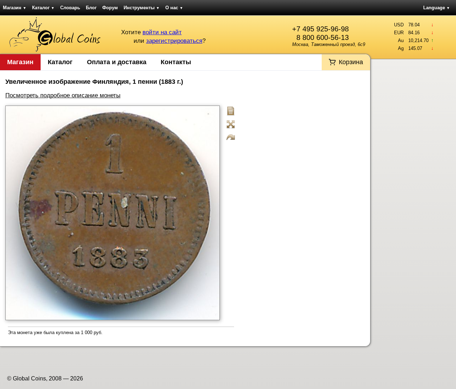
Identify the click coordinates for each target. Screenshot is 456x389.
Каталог (43, 7)
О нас (174, 7)
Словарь (70, 7)
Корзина (351, 62)
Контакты (176, 62)
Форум (110, 7)
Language (436, 7)
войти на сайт (162, 32)
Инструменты (142, 7)
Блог (91, 7)
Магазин (14, 7)
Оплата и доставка (116, 62)
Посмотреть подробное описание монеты (62, 95)
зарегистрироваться (174, 40)
